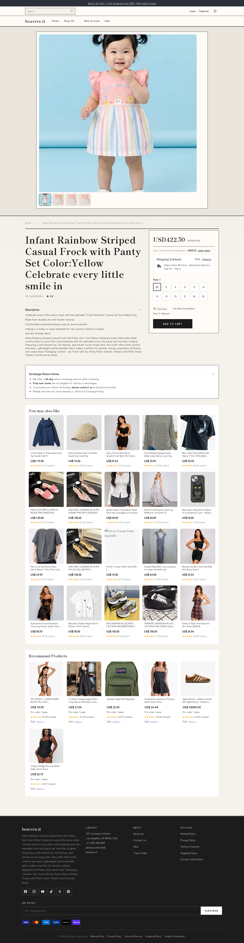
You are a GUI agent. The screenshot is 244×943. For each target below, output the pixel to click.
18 (166, 296)
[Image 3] (71, 200)
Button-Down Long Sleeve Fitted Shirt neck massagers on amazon (122, 511)
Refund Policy (187, 833)
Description (32, 309)
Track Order (140, 853)
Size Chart (162, 308)
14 (203, 287)
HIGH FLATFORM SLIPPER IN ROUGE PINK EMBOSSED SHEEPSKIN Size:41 (44, 511)
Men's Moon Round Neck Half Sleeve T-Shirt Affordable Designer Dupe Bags (195, 454)
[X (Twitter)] (59, 891)
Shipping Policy (188, 853)
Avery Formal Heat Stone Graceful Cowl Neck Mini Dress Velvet (120, 454)
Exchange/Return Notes (44, 374)
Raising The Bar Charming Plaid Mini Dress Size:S (197, 568)
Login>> (40, 721)
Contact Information (191, 859)
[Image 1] (45, 200)
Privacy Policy (188, 840)
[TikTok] (51, 891)
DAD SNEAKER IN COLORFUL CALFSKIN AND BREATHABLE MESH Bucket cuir (120, 625)
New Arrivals (91, 21)
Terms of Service (189, 846)
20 (175, 296)
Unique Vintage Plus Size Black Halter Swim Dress (45, 767)
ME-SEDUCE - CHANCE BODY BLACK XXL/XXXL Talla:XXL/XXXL (45, 701)
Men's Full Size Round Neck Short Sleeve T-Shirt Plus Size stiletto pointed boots (45, 568)
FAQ (135, 846)
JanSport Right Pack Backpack (121, 699)
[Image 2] (58, 200)
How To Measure (161, 313)
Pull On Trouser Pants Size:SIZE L (121, 568)
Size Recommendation (184, 308)
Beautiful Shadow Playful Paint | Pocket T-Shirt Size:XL (83, 625)
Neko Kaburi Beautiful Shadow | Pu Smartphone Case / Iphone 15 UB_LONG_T (197, 511)
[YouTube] (42, 891)
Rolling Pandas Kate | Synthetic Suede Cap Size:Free (82, 454)
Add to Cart (172, 324)
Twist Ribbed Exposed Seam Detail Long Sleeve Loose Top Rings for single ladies (157, 454)
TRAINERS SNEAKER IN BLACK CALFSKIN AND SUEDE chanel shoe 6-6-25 (159, 625)
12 (194, 287)
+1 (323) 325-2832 (95, 843)
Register (204, 11)
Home (55, 21)
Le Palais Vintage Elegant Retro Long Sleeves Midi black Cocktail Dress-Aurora (84, 701)
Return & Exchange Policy (90, 391)
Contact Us (139, 840)
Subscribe (211, 910)
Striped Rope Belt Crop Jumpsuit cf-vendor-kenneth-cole (160, 568)
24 (194, 296)
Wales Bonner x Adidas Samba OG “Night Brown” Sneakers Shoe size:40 (197, 701)
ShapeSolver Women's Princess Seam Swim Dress (160, 700)
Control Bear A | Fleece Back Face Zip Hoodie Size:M (46, 454)
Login (193, 11)
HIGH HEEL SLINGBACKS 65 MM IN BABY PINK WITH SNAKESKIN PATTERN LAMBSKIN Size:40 (83, 511)
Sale (107, 21)
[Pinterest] (68, 891)
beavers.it (35, 21)
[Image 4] (85, 200)
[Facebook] (25, 891)
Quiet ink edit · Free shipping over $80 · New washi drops (122, 3)
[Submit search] (71, 11)
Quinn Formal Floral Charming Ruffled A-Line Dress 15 (158, 511)
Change (206, 259)
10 (185, 287)
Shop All (69, 21)
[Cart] (215, 11)
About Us (138, 833)
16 (157, 296)
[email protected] (106, 387)
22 (185, 296)
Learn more (204, 250)
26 (203, 296)
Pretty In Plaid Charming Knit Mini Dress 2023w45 (196, 625)
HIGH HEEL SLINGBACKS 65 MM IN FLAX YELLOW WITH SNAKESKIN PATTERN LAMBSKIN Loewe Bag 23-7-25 (83, 568)
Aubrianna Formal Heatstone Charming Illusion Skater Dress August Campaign (45, 625)
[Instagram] (34, 891)
